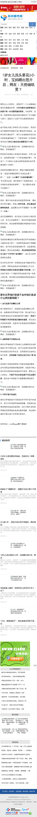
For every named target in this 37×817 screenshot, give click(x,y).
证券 (14, 34)
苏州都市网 (14, 68)
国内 (10, 27)
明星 (18, 40)
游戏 (6, 46)
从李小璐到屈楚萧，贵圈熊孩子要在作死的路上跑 (16, 766)
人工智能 (16, 46)
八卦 (22, 40)
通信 (10, 46)
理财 (30, 34)
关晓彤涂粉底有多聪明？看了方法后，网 (13, 688)
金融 (10, 34)
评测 (18, 43)
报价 (26, 43)
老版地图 (18, 791)
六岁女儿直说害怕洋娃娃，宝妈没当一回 (13, 701)
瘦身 (21, 49)
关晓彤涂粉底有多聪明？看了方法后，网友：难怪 (16, 758)
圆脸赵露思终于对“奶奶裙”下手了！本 (13, 684)
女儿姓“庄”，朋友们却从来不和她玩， (13, 705)
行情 (22, 43)
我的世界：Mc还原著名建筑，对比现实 (13, 697)
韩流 (26, 40)
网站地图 (25, 791)
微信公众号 (4, 55)
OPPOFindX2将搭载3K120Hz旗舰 (11, 775)
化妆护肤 (16, 49)
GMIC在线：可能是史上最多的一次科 (12, 693)
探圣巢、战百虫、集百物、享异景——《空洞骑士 (16, 750)
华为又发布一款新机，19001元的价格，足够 (14, 783)
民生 (18, 27)
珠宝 (10, 49)
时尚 (6, 40)
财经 (6, 27)
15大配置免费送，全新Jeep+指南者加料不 (14, 779)
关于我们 (34, 2)
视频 (22, 27)
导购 (14, 43)
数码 (21, 46)
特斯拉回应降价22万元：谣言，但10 (12, 680)
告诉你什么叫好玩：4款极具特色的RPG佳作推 (15, 754)
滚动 (30, 27)
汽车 (6, 34)
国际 (14, 27)
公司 (26, 34)
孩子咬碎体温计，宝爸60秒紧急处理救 (13, 676)
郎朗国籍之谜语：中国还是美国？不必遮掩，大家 (16, 762)
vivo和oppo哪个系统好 (18, 424)
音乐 (14, 40)
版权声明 (32, 791)
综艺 (10, 40)
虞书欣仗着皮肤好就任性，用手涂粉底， (13, 672)
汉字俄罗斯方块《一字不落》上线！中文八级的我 (16, 746)
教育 (6, 43)
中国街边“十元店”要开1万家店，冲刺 (12, 709)
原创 (26, 27)
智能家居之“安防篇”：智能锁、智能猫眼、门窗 (15, 771)
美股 (22, 34)
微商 (6, 49)
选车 (10, 43)
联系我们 (12, 791)
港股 (18, 34)
